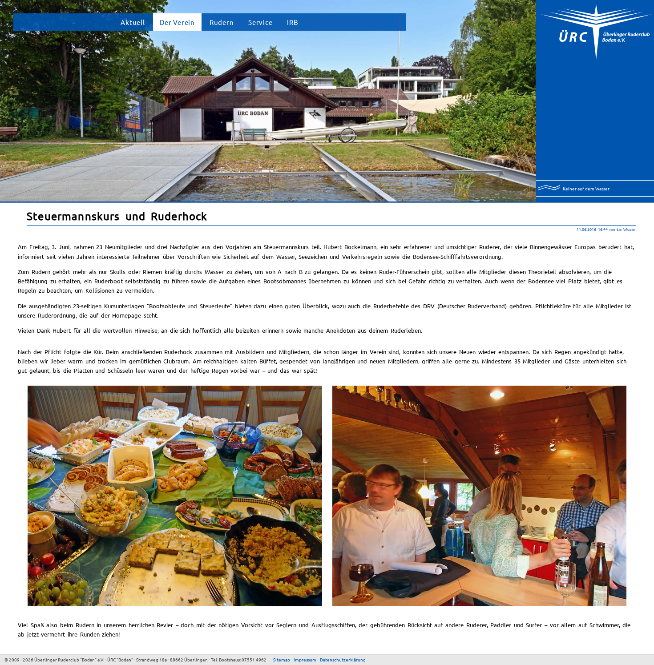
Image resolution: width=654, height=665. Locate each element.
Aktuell (133, 22)
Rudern (222, 22)
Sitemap (281, 659)
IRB (292, 22)
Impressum (305, 659)
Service (260, 22)
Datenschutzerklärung (343, 659)
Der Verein (177, 22)
